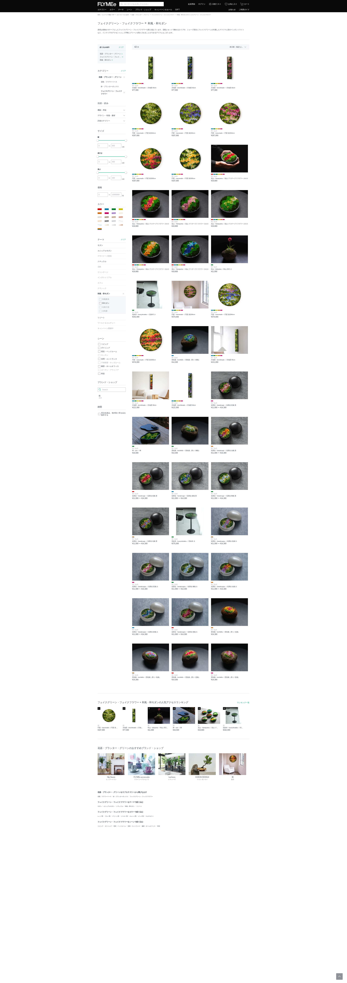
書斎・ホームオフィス (110, 366)
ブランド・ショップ (143, 10)
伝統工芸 (105, 307)
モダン (100, 806)
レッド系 (100, 816)
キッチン (104, 355)
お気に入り (232, 4)
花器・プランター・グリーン (140, 14)
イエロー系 (124, 816)
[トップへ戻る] (339, 976)
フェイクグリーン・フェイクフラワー (163, 14)
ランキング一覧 (243, 703)
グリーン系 (115, 816)
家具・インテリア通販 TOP (106, 14)
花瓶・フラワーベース (104, 796)
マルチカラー (150, 816)
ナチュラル (119, 806)
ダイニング (105, 348)
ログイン (201, 4)
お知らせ (232, 10)
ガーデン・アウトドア (110, 370)
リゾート (139, 806)
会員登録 (191, 4)
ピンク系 (141, 816)
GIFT (177, 9)
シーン (129, 10)
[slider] (98, 140)
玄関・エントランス (109, 359)
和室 (103, 374)
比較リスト (216, 4)
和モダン (105, 303)
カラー (112, 10)
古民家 (104, 311)
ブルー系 (107, 816)
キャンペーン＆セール (163, 10)
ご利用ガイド (244, 10)
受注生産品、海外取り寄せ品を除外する (113, 414)
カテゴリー (102, 10)
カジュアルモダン (109, 806)
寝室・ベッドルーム (109, 351)
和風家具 (105, 299)
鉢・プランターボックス (120, 796)
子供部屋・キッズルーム (111, 363)
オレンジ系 (133, 816)
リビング (104, 344)
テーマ (120, 10)
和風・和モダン (157, 23)
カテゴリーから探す (123, 14)
